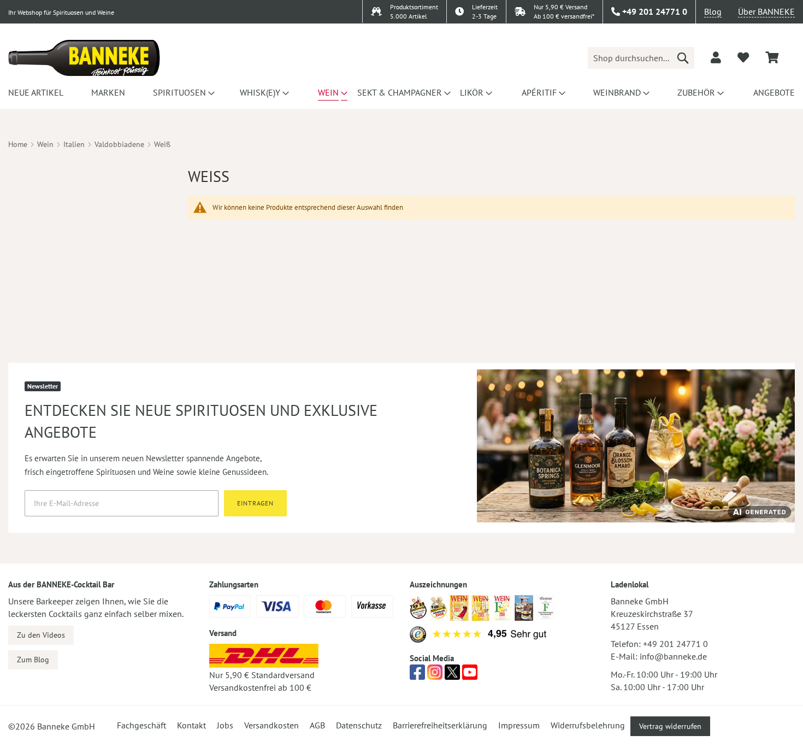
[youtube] (469, 675)
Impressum (519, 725)
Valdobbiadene (119, 144)
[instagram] (434, 675)
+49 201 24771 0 (675, 643)
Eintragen (255, 503)
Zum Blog (33, 659)
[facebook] (417, 675)
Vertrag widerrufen (670, 726)
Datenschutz (359, 725)
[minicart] (771, 57)
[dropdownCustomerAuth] (716, 57)
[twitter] (452, 675)
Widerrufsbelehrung (588, 725)
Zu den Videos (41, 635)
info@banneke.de (673, 656)
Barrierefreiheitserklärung (440, 725)
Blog (713, 11)
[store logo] (84, 58)
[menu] (401, 92)
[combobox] (641, 58)
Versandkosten (271, 725)
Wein (45, 144)
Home (17, 144)
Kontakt (191, 725)
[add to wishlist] (743, 57)
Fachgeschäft (141, 725)
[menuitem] (34, 92)
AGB (317, 725)
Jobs (225, 725)
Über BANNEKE (766, 11)
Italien (74, 144)
